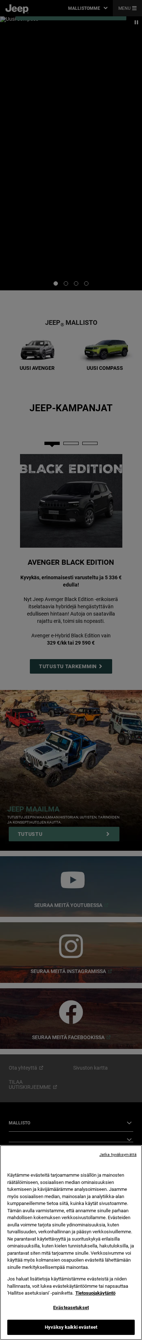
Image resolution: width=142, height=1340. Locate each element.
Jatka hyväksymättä (118, 1154)
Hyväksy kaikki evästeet (71, 1327)
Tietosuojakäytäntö (95, 1293)
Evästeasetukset (71, 1307)
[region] (71, 1242)
